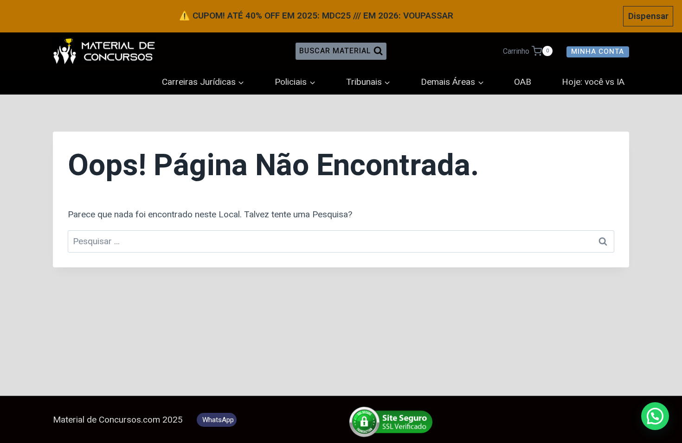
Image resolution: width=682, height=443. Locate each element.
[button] (655, 416)
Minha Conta (597, 51)
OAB (522, 82)
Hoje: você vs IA (593, 82)
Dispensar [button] (648, 16)
